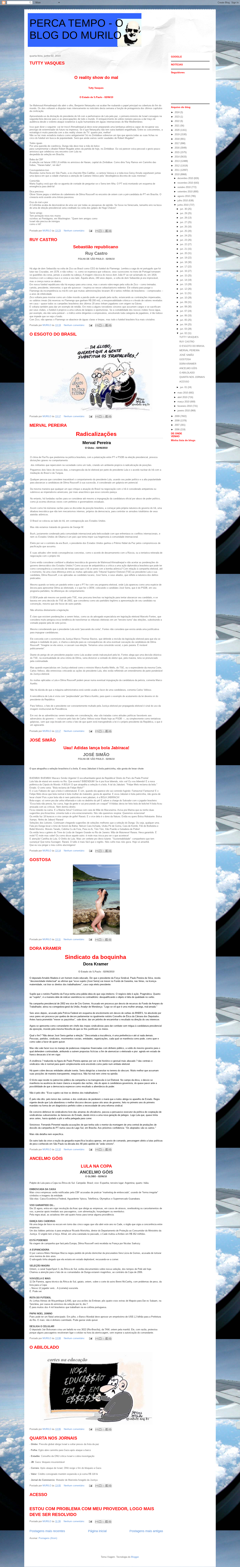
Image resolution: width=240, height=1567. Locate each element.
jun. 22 (184, 244)
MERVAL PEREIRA (48, 425)
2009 (177, 416)
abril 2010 (182, 397)
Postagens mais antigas (146, 1531)
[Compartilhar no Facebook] (107, 231)
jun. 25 (184, 231)
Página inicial (97, 1531)
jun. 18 (184, 262)
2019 (177, 134)
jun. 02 (184, 333)
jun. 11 (183, 293)
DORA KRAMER (45, 948)
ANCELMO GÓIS (46, 1158)
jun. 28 (184, 217)
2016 (177, 147)
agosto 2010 (184, 196)
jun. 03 (184, 329)
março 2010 (183, 401)
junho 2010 (183, 205)
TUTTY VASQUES (47, 63)
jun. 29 (184, 213)
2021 (177, 125)
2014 (177, 156)
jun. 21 (184, 249)
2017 (177, 143)
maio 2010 (183, 392)
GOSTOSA (40, 859)
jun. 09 (184, 302)
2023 (177, 116)
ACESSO (38, 1494)
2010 (177, 174)
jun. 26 (184, 226)
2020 (177, 130)
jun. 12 (184, 289)
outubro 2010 (184, 187)
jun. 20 (184, 253)
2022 (177, 121)
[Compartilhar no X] (103, 231)
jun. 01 (184, 387)
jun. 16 (184, 271)
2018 (177, 139)
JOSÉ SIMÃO (43, 740)
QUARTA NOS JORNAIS (53, 1438)
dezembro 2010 (185, 178)
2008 (177, 420)
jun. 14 (184, 280)
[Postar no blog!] (100, 231)
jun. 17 (184, 266)
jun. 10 (184, 297)
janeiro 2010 (183, 410)
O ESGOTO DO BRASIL (53, 334)
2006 (177, 429)
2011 (177, 170)
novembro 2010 (185, 182)
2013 (177, 161)
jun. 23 (184, 240)
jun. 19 (184, 257)
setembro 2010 (185, 191)
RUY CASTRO (43, 239)
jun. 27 (184, 222)
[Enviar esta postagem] (90, 230)
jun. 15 (184, 275)
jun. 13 (184, 284)
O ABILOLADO (44, 1347)
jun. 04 (184, 324)
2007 (177, 425)
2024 (177, 112)
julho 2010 (183, 200)
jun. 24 (184, 235)
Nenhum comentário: (75, 230)
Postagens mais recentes (47, 1531)
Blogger (135, 1557)
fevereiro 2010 (185, 406)
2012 (177, 165)
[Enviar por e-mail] (97, 231)
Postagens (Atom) (48, 1538)
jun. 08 (184, 306)
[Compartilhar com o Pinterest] (110, 231)
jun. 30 (184, 209)
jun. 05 (184, 320)
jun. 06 (184, 315)
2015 (177, 152)
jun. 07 (184, 311)
